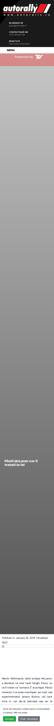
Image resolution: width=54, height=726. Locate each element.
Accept (9, 718)
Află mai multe (20, 712)
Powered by (24, 57)
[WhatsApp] (32, 62)
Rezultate (19, 42)
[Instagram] (22, 62)
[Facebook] (12, 62)
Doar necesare (29, 718)
